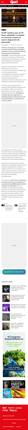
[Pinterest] (14, 216)
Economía (3, 29)
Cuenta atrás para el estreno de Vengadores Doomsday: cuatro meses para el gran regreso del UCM (18, 297)
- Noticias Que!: (11, 6)
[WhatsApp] (18, 216)
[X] (11, 216)
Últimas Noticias (3, 6)
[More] (21, 216)
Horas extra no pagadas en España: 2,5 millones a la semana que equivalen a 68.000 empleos (17, 325)
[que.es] (14, 2)
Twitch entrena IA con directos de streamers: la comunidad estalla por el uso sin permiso (18, 306)
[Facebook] (7, 216)
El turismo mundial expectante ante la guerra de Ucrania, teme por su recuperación (22, 208)
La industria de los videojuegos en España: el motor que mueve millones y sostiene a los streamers (18, 288)
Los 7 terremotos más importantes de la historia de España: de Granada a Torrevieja (18, 316)
